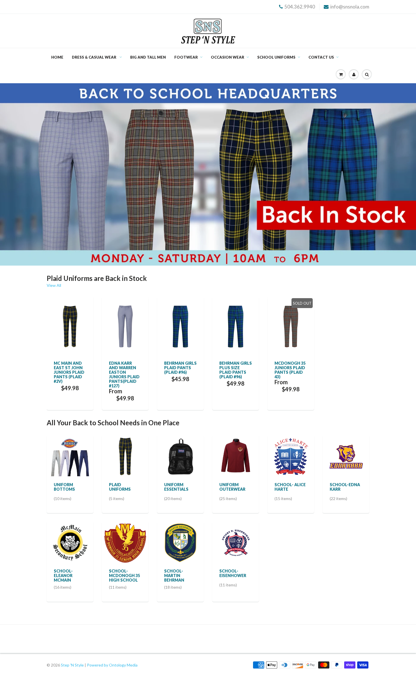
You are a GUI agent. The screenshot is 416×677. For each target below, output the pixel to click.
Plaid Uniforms (120, 487)
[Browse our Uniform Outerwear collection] (236, 455)
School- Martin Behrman (174, 575)
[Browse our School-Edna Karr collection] (346, 455)
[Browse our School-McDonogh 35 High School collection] (125, 542)
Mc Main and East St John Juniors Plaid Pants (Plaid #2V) (69, 372)
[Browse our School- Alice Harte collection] (291, 455)
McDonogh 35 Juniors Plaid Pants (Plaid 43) (290, 370)
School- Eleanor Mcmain (63, 575)
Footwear (186, 57)
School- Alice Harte (290, 487)
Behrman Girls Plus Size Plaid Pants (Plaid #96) (235, 370)
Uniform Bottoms (64, 487)
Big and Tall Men (148, 57)
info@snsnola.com (349, 7)
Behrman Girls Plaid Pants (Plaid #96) (180, 368)
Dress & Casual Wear (94, 57)
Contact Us (321, 57)
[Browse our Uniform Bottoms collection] (70, 455)
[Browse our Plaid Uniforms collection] (125, 455)
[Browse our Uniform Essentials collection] (180, 455)
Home (57, 57)
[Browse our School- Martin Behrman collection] (180, 542)
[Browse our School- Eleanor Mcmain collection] (70, 542)
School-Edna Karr (345, 487)
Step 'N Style (73, 665)
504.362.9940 (299, 7)
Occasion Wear (227, 57)
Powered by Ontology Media (112, 665)
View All (54, 285)
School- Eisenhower (232, 573)
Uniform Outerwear (232, 487)
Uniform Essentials (176, 487)
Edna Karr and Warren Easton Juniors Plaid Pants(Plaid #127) (124, 374)
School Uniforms (276, 57)
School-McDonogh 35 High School (124, 575)
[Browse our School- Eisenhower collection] (236, 542)
